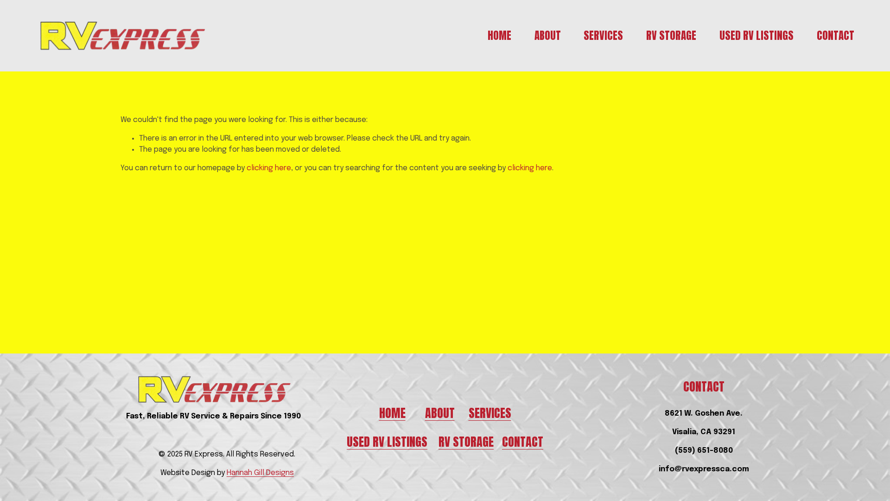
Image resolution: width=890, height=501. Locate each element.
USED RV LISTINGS (387, 442)
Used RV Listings (756, 35)
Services (603, 35)
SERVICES (490, 413)
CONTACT (522, 442)
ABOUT (440, 413)
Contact (835, 35)
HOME (392, 413)
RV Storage (671, 35)
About (547, 35)
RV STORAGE (466, 442)
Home (499, 35)
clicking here (269, 168)
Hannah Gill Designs (260, 473)
